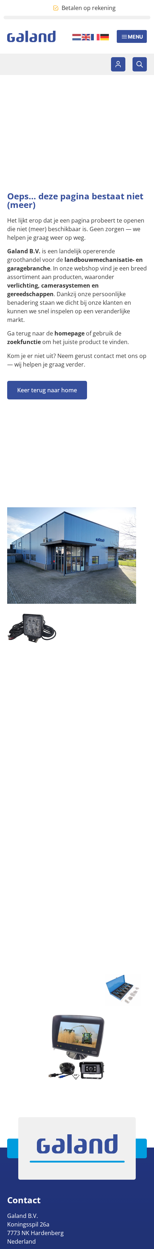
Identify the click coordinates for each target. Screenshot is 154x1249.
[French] (95, 36)
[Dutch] (77, 36)
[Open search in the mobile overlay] (139, 64)
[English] (86, 36)
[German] (105, 36)
